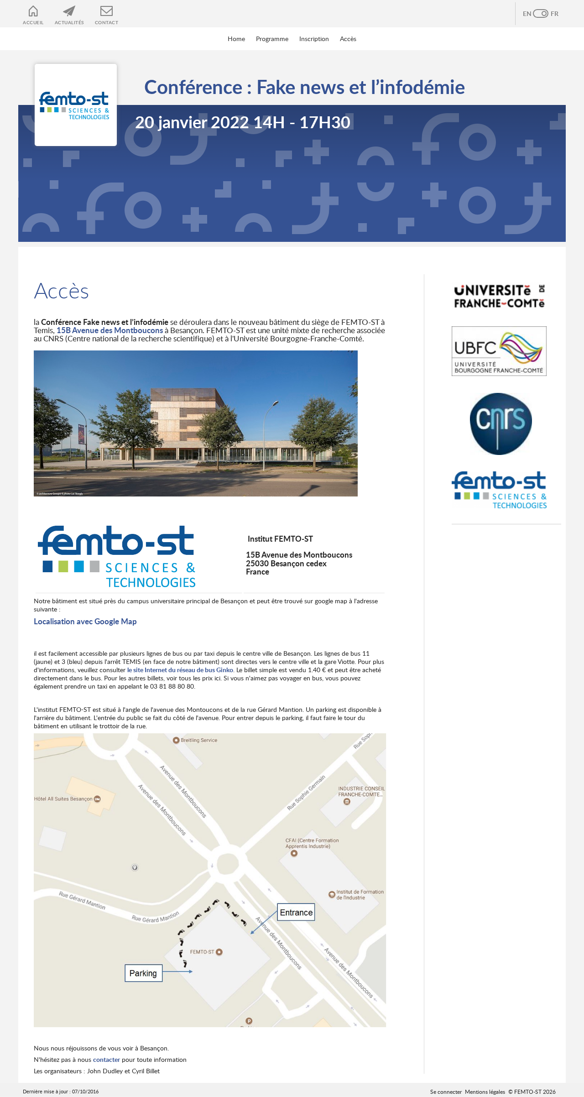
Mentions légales (485, 1091)
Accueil (33, 22)
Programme (272, 38)
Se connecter (446, 1091)
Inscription (314, 38)
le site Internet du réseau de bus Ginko (180, 669)
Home (236, 38)
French (550, 14)
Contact (107, 22)
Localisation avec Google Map (85, 621)
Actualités (69, 22)
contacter (106, 1059)
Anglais (531, 14)
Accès (348, 38)
